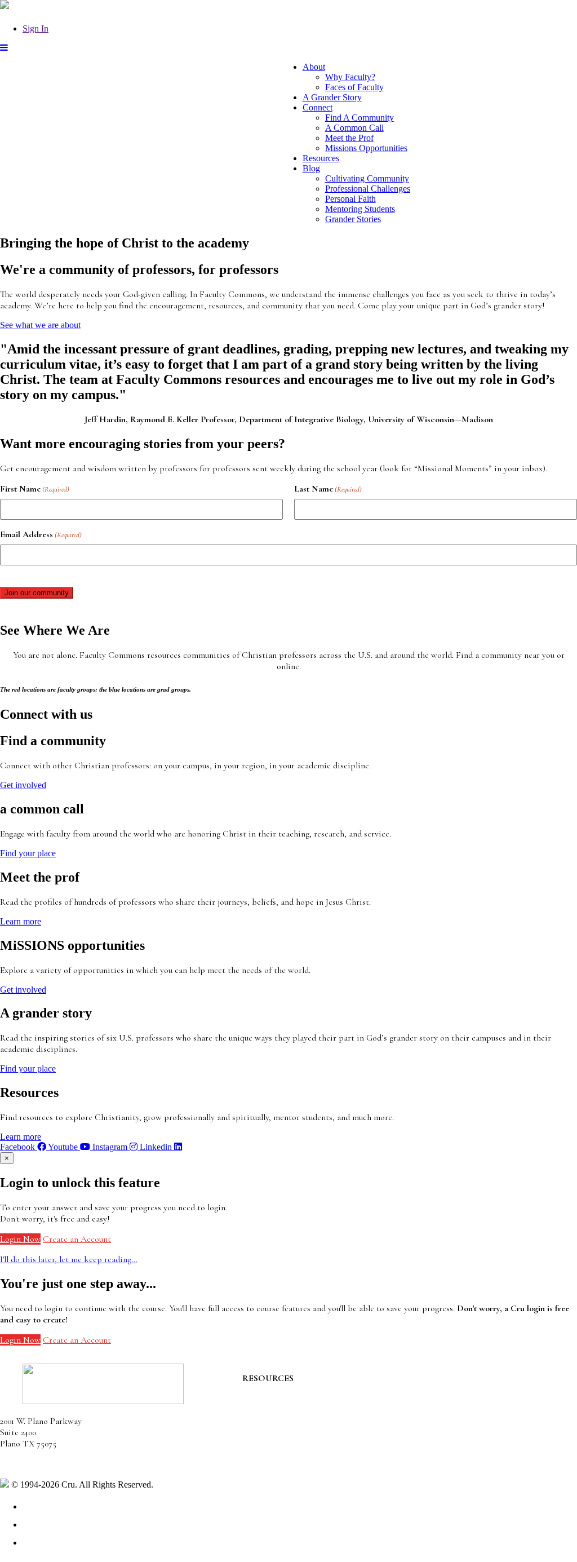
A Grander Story (332, 97)
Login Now (20, 1239)
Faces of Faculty (354, 87)
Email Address (41, 534)
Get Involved (265, 1400)
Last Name (328, 488)
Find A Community (359, 117)
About (314, 67)
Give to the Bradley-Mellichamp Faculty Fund (324, 1443)
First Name (34, 488)
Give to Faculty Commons (289, 1423)
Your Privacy (178, 1484)
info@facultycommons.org (46, 1464)
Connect (317, 107)
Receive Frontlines (276, 1412)
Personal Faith (350, 198)
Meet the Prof (349, 138)
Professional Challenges (367, 188)
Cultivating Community (367, 178)
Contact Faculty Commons (291, 1389)
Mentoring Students (360, 209)
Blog (311, 168)
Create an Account (77, 1239)
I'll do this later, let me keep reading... (68, 1259)
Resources (321, 158)
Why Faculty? (350, 77)
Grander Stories (353, 219)
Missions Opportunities (366, 148)
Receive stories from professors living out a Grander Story (348, 1455)
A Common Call (354, 127)
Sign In (35, 28)
